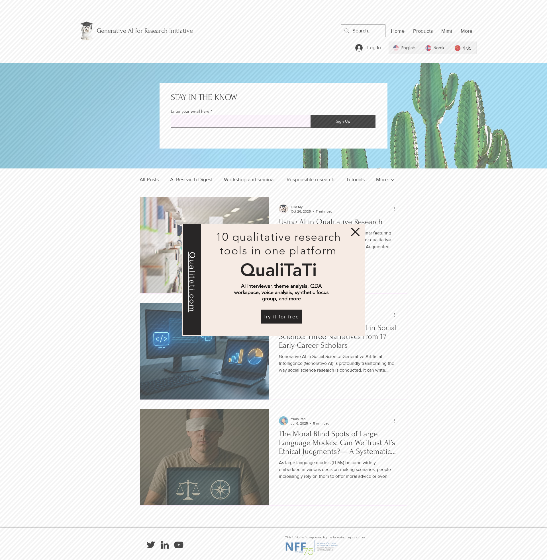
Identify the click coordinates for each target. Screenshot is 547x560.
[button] (355, 232)
